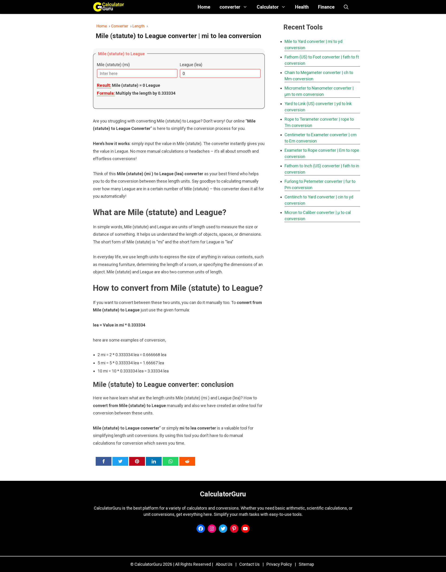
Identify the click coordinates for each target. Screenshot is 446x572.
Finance (326, 7)
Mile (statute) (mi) (113, 64)
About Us (224, 564)
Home (204, 7)
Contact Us (249, 564)
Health (302, 7)
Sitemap (306, 564)
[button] (346, 7)
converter (230, 7)
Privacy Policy (279, 564)
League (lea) (191, 64)
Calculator (268, 7)
